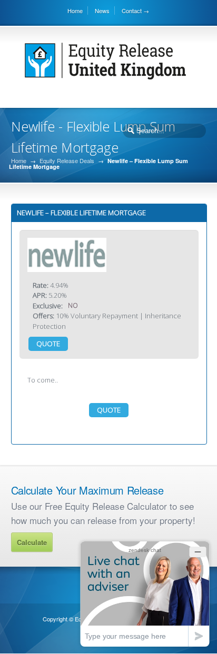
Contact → (135, 10)
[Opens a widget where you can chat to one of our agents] (144, 593)
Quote (48, 343)
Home (75, 10)
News (102, 10)
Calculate (32, 542)
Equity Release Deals (67, 161)
